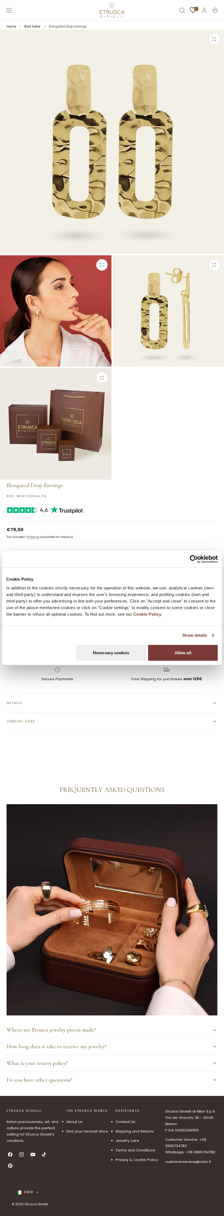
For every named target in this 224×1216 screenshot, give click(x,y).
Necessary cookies (111, 652)
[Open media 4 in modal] (102, 377)
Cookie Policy (147, 614)
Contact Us (125, 1121)
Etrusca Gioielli (36, 1204)
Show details (194, 635)
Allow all (183, 652)
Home (11, 26)
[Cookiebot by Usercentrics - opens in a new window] (194, 559)
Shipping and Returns (135, 1131)
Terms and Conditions (135, 1150)
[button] (9, 10)
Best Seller (32, 26)
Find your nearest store (87, 1131)
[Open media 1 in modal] (214, 39)
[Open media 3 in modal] (214, 265)
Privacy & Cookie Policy (137, 1159)
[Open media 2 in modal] (102, 265)
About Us (74, 1121)
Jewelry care (127, 1140)
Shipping (32, 537)
